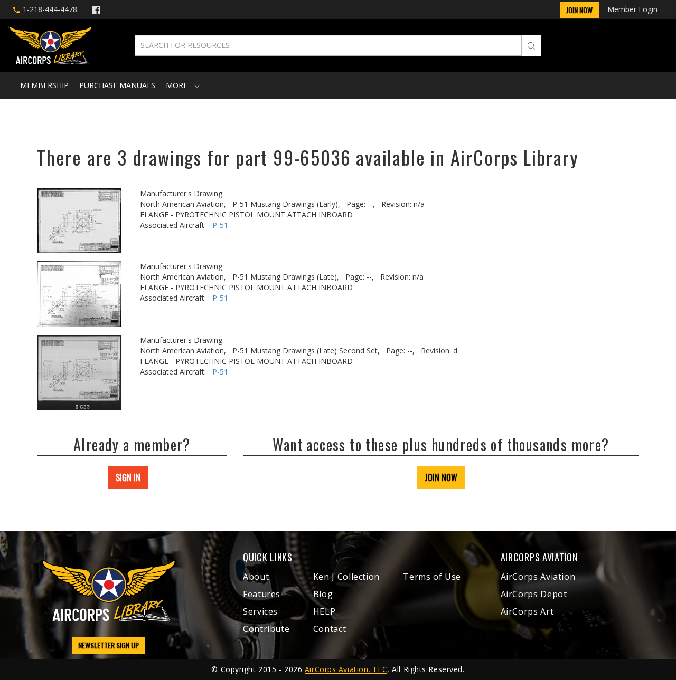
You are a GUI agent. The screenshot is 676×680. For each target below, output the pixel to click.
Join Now (579, 9)
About (256, 576)
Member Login (632, 9)
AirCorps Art (527, 611)
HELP (324, 611)
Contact (329, 629)
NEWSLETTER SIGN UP (108, 644)
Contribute (266, 629)
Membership (44, 85)
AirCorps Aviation (538, 576)
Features (261, 594)
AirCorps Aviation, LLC (346, 669)
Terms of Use (432, 576)
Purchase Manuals (117, 85)
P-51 (220, 225)
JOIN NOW (441, 477)
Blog (323, 594)
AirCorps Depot (534, 594)
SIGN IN (128, 477)
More (178, 85)
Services (260, 611)
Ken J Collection (346, 576)
